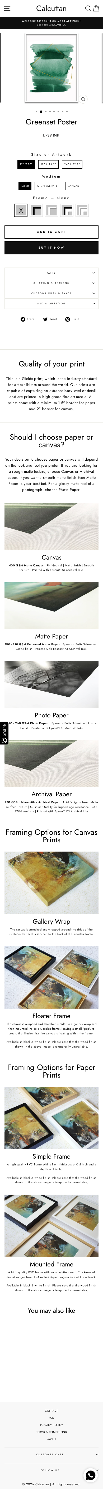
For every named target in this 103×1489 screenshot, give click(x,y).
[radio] (26, 164)
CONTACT (51, 1411)
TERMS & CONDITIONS (51, 1432)
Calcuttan (51, 8)
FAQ (51, 1418)
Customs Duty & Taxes (51, 293)
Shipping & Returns (51, 283)
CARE (51, 272)
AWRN (51, 1439)
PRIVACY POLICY (51, 1425)
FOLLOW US (50, 1470)
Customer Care (50, 1454)
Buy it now (51, 247)
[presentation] (37, 1365)
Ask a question (51, 303)
